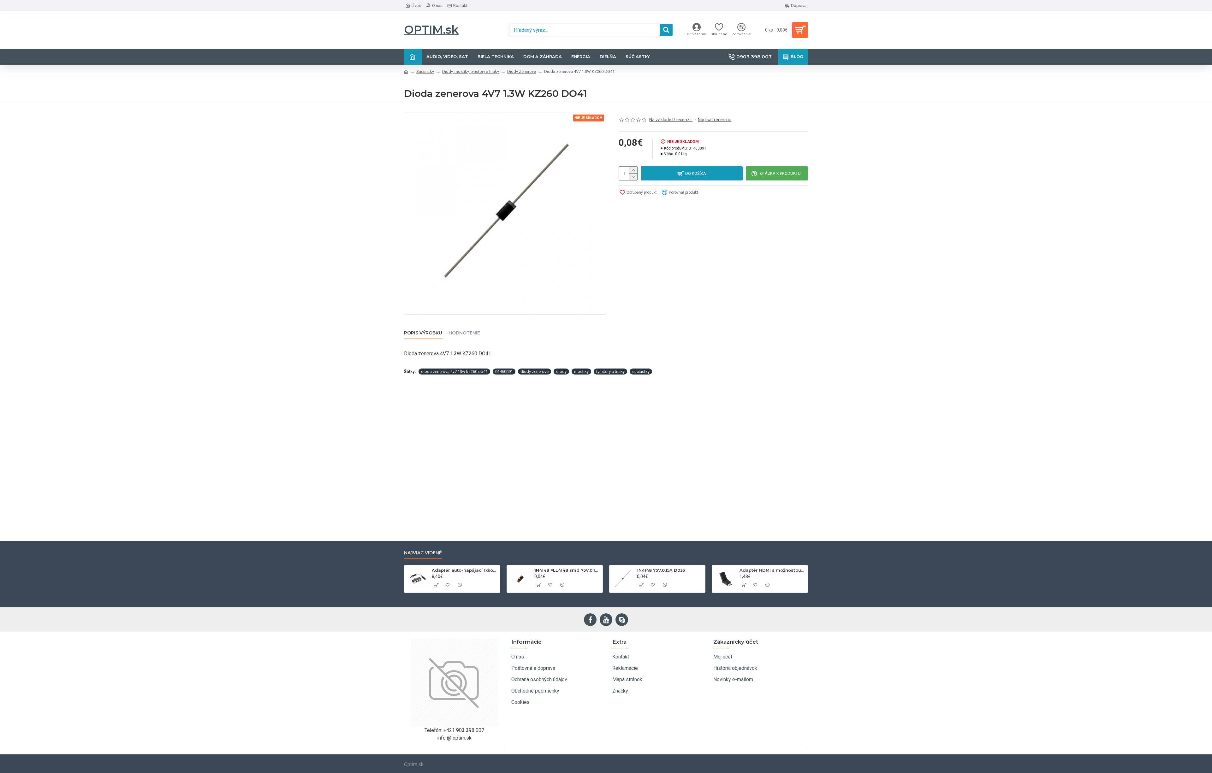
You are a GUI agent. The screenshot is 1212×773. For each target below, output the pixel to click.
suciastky (641, 371)
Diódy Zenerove (521, 71)
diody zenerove (534, 371)
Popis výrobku (423, 333)
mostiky (581, 371)
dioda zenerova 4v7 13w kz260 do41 (454, 371)
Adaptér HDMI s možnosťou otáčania (772, 570)
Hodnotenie (464, 333)
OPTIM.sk (431, 30)
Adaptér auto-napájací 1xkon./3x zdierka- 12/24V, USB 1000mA (465, 570)
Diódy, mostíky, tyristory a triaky (470, 71)
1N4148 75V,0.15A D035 (661, 570)
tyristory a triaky (610, 371)
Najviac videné (423, 553)
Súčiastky (425, 71)
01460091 (504, 371)
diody (561, 371)
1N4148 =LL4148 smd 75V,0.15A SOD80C (567, 570)
